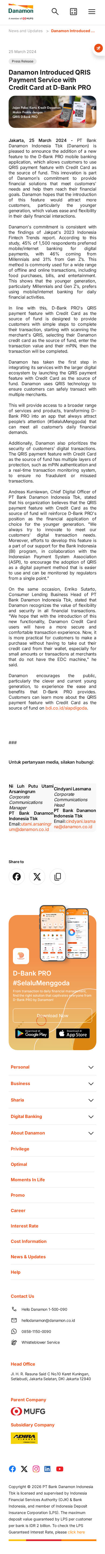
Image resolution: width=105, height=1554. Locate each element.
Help (15, 1272)
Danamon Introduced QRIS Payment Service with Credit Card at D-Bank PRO (73, 30)
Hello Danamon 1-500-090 (44, 1309)
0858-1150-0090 (36, 1331)
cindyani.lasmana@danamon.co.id (75, 823)
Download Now (52, 1015)
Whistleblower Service (41, 1342)
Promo (18, 1195)
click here (76, 1532)
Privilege (20, 1149)
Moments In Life (28, 1179)
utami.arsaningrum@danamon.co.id (30, 826)
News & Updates (28, 1256)
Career (18, 1210)
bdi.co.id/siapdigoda (66, 708)
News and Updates (26, 30)
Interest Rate (24, 1226)
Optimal (19, 1164)
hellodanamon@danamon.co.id (48, 1320)
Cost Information (29, 1241)
